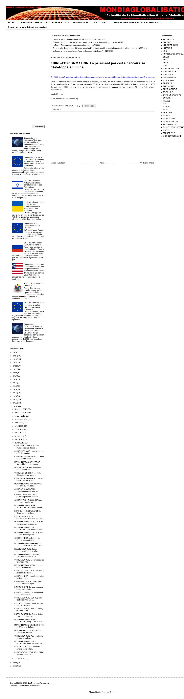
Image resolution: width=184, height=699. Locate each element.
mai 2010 (18, 433)
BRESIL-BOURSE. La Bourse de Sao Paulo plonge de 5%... (28, 615)
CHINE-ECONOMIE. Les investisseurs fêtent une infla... (29, 561)
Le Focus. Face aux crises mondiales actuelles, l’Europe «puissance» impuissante (34, 306)
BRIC (165, 60)
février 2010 (19, 443)
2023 (15, 363)
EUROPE (166, 98)
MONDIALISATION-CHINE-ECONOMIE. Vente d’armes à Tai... (28, 642)
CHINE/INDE (168, 74)
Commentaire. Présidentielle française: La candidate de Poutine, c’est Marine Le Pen (34, 327)
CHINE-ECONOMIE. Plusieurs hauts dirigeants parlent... (28, 637)
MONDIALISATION (170, 122)
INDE (165, 110)
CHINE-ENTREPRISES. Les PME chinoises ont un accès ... (27, 474)
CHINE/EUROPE (169, 72)
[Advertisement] (103, 138)
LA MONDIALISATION (31, 22)
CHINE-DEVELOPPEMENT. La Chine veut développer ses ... (29, 653)
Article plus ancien (147, 163)
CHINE (59, 109)
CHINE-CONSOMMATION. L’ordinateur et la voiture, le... (26, 490)
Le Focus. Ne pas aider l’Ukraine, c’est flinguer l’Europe (74, 39)
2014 (15, 393)
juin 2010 (18, 429)
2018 (15, 379)
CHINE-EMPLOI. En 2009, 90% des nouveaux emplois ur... (28, 501)
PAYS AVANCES (169, 124)
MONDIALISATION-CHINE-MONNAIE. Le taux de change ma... (29, 534)
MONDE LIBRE (169, 118)
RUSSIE (166, 130)
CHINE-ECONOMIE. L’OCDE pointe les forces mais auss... (28, 599)
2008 (15, 666)
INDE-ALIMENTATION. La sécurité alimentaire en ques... (27, 632)
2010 (15, 406)
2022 (15, 366)
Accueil (103, 163)
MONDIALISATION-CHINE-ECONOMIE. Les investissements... (29, 507)
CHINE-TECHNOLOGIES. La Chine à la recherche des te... (29, 572)
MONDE (166, 116)
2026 (15, 352)
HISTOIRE (167, 107)
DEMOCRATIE (169, 80)
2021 (15, 369)
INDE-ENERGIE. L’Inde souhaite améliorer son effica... (27, 648)
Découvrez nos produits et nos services (27, 27)
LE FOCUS (167, 113)
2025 (15, 356)
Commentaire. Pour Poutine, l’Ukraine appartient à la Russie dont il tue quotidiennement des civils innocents (95, 48)
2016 (15, 386)
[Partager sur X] (88, 106)
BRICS (165, 63)
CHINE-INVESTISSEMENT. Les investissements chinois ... (26, 447)
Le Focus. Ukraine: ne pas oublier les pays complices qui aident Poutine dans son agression (34, 206)
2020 (15, 373)
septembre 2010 (21, 419)
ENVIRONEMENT (170, 89)
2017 (15, 383)
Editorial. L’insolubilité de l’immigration (34, 285)
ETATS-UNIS (168, 92)
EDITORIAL (167, 83)
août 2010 (19, 423)
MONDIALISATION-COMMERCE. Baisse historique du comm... (27, 463)
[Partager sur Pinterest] (94, 106)
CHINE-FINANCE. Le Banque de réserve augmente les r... (27, 539)
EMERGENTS (168, 86)
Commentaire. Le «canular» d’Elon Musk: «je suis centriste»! (33, 140)
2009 (15, 663)
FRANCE (166, 101)
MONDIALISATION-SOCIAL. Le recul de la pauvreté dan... (28, 566)
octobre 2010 (20, 416)
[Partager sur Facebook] (91, 106)
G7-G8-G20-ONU (81, 22)
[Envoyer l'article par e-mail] (78, 106)
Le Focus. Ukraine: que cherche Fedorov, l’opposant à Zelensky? (78, 51)
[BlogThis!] (86, 106)
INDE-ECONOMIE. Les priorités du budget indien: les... (27, 468)
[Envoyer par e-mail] (83, 106)
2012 (15, 400)
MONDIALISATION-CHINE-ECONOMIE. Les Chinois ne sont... (29, 528)
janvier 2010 (20, 659)
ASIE (165, 51)
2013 (15, 396)
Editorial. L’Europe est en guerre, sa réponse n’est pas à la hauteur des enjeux (83, 42)
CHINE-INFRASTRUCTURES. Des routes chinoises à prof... (28, 583)
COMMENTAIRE (169, 78)
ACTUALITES (168, 39)
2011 (15, 403)
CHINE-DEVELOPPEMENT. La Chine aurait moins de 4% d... (29, 458)
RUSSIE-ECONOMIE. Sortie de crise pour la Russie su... (28, 604)
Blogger (113, 692)
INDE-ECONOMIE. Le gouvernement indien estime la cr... (28, 588)
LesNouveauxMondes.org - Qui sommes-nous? (136, 22)
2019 (15, 376)
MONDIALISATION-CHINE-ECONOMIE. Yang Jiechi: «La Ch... (29, 621)
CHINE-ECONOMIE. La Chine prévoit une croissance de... (29, 593)
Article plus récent (58, 163)
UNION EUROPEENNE (172, 136)
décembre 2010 (21, 409)
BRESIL (166, 57)
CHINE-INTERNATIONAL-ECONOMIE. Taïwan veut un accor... (29, 479)
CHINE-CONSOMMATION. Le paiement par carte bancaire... (27, 496)
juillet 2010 (19, 426)
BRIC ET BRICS (100, 22)
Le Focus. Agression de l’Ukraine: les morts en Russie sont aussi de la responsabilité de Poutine (34, 246)
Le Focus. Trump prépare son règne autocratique (72, 45)
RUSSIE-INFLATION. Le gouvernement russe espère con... (28, 517)
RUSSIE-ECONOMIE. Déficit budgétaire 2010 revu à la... (26, 550)
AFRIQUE (167, 42)
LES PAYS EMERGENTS (57, 22)
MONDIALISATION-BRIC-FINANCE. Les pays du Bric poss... (28, 485)
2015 (15, 390)
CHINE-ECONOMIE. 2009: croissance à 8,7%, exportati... (29, 452)
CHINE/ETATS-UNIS (171, 69)
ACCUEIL (12, 22)
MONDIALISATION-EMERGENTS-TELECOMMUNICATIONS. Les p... (28, 545)
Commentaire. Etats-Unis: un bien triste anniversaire (34, 265)
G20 (164, 104)
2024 (15, 359)
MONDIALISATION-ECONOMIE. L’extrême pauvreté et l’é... (26, 555)
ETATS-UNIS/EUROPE (172, 95)
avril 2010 (19, 436)
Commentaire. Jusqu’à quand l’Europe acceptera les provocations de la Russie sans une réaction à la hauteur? (34, 161)
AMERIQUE (167, 48)
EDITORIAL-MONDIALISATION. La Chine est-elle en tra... (27, 512)
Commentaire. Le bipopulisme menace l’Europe (32, 226)
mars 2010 (19, 439)
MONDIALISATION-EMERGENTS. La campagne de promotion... (28, 523)
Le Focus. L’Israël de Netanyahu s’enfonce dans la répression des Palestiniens (33, 184)
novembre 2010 (21, 413)
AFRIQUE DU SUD (170, 45)
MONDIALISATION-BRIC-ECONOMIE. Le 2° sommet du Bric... (29, 626)
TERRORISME (169, 133)
